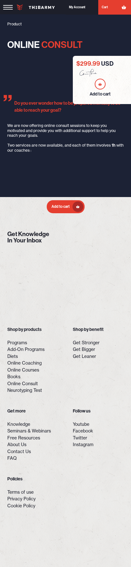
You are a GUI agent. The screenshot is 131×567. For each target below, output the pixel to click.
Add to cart (61, 206)
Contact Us (19, 451)
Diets (12, 356)
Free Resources (23, 438)
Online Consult (22, 383)
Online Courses (23, 370)
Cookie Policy (21, 506)
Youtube (81, 424)
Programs (17, 343)
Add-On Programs (26, 349)
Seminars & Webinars (29, 431)
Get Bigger (84, 349)
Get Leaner (84, 356)
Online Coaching (24, 363)
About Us (16, 444)
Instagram (83, 444)
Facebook (83, 431)
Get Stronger (86, 343)
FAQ (12, 458)
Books (13, 376)
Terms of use (20, 492)
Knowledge (18, 424)
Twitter (80, 438)
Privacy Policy (21, 499)
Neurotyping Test (24, 390)
